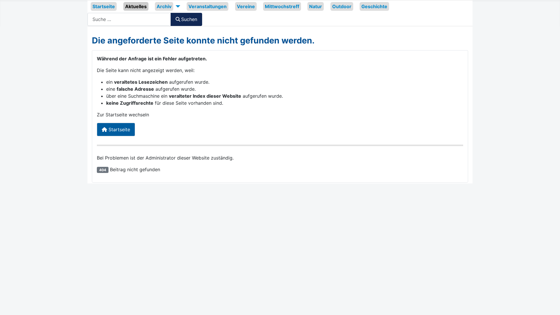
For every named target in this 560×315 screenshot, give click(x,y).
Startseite (103, 6)
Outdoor (341, 6)
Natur (315, 6)
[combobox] (129, 19)
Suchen (189, 19)
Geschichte (374, 6)
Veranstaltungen (207, 6)
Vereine (246, 6)
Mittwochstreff (282, 6)
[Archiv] (176, 6)
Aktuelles (136, 6)
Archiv (164, 6)
